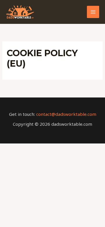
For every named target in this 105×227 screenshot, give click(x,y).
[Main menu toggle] (93, 12)
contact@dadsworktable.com (66, 114)
